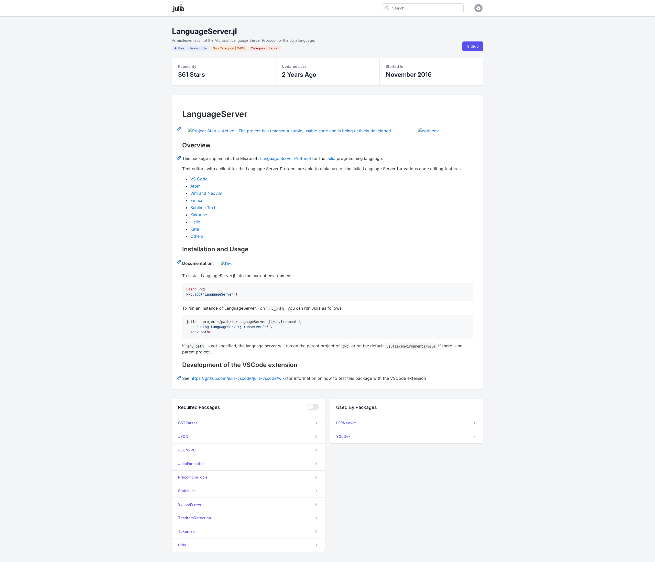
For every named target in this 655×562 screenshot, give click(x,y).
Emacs (196, 200)
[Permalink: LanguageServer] (179, 128)
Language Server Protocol (285, 158)
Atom (195, 186)
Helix (195, 221)
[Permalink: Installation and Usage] (179, 261)
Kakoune (198, 214)
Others (196, 236)
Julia (330, 158)
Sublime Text (202, 207)
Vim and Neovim (206, 193)
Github (473, 46)
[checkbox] (313, 407)
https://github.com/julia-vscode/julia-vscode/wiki (238, 378)
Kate (194, 229)
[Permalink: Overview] (179, 157)
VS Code (199, 178)
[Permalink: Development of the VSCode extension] (179, 377)
